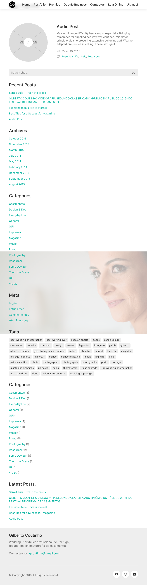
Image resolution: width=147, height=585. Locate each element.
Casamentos (17, 203)
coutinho (45, 345)
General (14, 220)
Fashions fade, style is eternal (28, 107)
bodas (96, 339)
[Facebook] (116, 574)
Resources (94, 56)
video (35, 373)
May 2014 (15, 161)
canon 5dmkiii (111, 339)
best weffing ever (56, 339)
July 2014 (15, 155)
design (58, 345)
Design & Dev (17, 209)
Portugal (116, 362)
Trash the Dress (19, 272)
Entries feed (16, 309)
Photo (12, 249)
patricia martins (18, 362)
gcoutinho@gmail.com (44, 553)
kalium (72, 351)
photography (89, 362)
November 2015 (19, 144)
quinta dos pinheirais (22, 367)
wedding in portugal (81, 373)
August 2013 (17, 184)
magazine (126, 351)
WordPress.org (18, 320)
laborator (85, 351)
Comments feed (19, 314)
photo (35, 362)
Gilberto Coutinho (20, 351)
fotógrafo (99, 345)
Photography (17, 255)
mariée (53, 356)
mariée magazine (70, 356)
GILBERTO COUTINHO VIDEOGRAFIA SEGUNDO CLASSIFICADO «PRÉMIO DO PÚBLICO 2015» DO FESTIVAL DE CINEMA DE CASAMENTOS (70, 100)
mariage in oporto (20, 356)
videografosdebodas (54, 373)
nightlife (100, 356)
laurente (112, 351)
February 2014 (18, 167)
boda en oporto (79, 339)
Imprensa (15, 232)
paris (111, 356)
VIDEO (13, 283)
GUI (11, 226)
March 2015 (16, 150)
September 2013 (19, 178)
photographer (50, 362)
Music (82, 56)
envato (71, 345)
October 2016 (17, 138)
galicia (112, 345)
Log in (13, 303)
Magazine (15, 238)
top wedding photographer (117, 367)
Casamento (16, 345)
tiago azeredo (89, 367)
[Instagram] (125, 574)
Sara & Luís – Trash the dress (27, 92)
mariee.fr (40, 356)
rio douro (43, 367)
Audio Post (68, 26)
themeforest (70, 367)
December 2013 (19, 173)
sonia (56, 367)
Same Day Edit (18, 266)
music (87, 356)
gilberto (124, 345)
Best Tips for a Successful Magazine (32, 113)
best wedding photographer (26, 339)
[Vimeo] (134, 574)
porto (104, 362)
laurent (99, 351)
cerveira (31, 345)
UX (11, 278)
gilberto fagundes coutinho (49, 351)
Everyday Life (70, 56)
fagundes (84, 345)
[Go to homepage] (12, 4)
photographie (70, 362)
